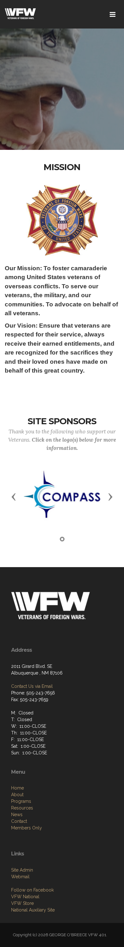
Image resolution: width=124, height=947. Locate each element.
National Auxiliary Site (33, 909)
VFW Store (22, 903)
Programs (21, 801)
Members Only (26, 827)
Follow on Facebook (32, 890)
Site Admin (22, 870)
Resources (22, 807)
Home (17, 787)
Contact (19, 821)
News (17, 814)
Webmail (20, 876)
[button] (14, 496)
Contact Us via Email (32, 686)
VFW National (25, 896)
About (17, 794)
